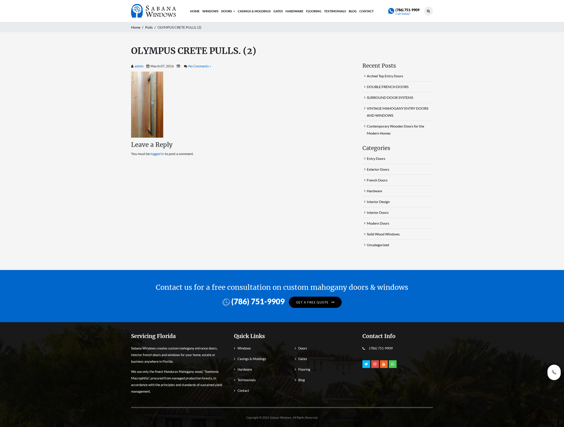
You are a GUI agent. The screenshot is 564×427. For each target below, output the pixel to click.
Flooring (313, 11)
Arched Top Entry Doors (385, 76)
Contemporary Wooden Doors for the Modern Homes (395, 129)
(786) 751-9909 (407, 10)
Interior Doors (378, 212)
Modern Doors (378, 223)
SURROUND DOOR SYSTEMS (390, 97)
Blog (353, 11)
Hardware (294, 11)
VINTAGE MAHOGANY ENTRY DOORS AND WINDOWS (397, 111)
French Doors (377, 180)
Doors (226, 11)
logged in (157, 154)
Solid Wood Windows (383, 234)
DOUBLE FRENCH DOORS (387, 87)
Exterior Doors (378, 169)
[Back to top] (554, 413)
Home (195, 11)
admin (139, 66)
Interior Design (378, 202)
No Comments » (199, 66)
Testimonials (335, 11)
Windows (210, 11)
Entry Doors (376, 158)
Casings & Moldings (254, 11)
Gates (278, 11)
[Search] (428, 11)
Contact (366, 11)
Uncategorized (378, 245)
